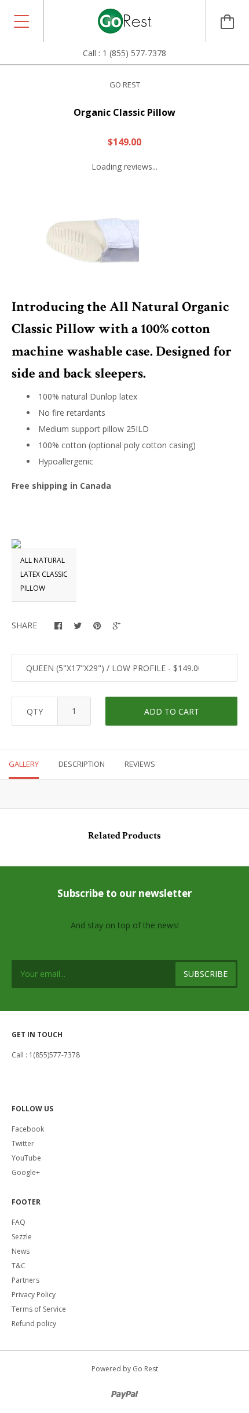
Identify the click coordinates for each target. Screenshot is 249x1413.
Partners (25, 1280)
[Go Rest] (125, 21)
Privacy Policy (34, 1294)
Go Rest (124, 84)
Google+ (26, 1172)
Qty (35, 711)
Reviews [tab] (139, 764)
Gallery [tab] (24, 764)
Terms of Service (39, 1309)
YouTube (26, 1158)
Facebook (28, 1129)
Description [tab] (81, 764)
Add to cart (171, 711)
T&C (18, 1266)
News (21, 1251)
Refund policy (34, 1323)
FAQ (18, 1222)
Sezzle (22, 1237)
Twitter (23, 1143)
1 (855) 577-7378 (134, 52)
